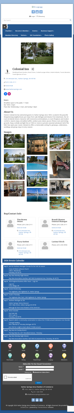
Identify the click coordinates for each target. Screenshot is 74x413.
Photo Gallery (49, 35)
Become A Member (22, 31)
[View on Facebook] (5, 95)
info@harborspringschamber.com (38, 394)
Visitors (23, 35)
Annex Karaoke (13, 311)
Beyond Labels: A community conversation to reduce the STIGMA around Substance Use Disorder (39, 320)
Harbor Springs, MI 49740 (38, 389)
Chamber (8, 31)
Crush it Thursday (14, 295)
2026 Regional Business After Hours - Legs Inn (23, 281)
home (5, 26)
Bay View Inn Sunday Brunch (17, 330)
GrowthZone (24, 407)
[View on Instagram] (9, 95)
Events (34, 31)
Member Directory (11, 35)
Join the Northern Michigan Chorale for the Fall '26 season (27, 266)
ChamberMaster (42, 407)
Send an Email (21, 228)
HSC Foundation (35, 35)
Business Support (47, 31)
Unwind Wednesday (15, 289)
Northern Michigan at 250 (17, 300)
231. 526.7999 (38, 392)
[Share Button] (32, 69)
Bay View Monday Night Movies (19, 275)
